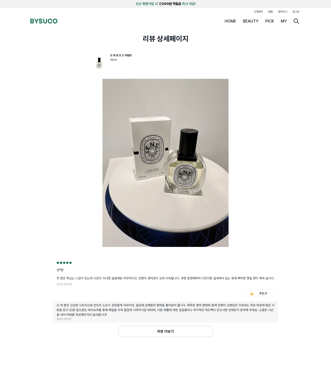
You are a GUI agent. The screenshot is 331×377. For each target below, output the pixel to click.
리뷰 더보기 (165, 331)
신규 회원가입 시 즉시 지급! (166, 4)
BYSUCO (43, 21)
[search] (296, 21)
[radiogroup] (165, 262)
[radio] (58, 262)
